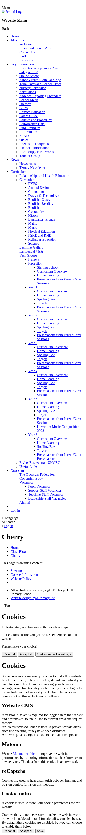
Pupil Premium (29, 128)
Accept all (26, 654)
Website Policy (21, 578)
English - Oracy (39, 199)
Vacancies (26, 482)
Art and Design (39, 187)
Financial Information (34, 148)
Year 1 (32, 287)
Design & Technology (43, 195)
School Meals (28, 100)
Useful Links (28, 466)
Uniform (25, 104)
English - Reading (40, 203)
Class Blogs (19, 551)
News (15, 160)
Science (33, 243)
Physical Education (41, 231)
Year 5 (32, 399)
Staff (22, 56)
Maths (32, 223)
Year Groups (28, 255)
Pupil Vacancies (39, 486)
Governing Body (31, 478)
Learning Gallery (31, 247)
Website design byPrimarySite (33, 598)
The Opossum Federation (37, 474)
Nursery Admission (32, 88)
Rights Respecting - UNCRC (39, 462)
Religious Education (42, 239)
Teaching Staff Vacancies (45, 494)
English (33, 207)
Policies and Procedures (35, 120)
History (33, 215)
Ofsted (24, 140)
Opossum (17, 470)
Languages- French (41, 219)
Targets (42, 303)
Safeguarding (28, 72)
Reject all (9, 654)
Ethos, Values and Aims (35, 48)
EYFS (32, 184)
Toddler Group (29, 156)
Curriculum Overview (52, 271)
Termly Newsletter (32, 168)
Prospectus (26, 60)
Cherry (15, 555)
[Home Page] (12, 12)
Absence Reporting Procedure (40, 96)
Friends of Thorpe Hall (35, 144)
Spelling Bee (46, 299)
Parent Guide (28, 116)
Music (32, 227)
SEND (24, 136)
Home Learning (48, 275)
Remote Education (32, 112)
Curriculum (18, 172)
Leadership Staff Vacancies (47, 498)
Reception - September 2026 (39, 68)
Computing (36, 191)
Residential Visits (31, 251)
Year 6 (32, 435)
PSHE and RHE (39, 235)
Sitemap (16, 570)
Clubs (23, 108)
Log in (15, 510)
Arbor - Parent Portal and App (40, 80)
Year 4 (32, 371)
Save (40, 831)
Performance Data (32, 124)
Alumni (24, 502)
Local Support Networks (36, 152)
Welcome (25, 44)
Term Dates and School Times (40, 84)
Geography (36, 211)
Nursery (33, 259)
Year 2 (32, 315)
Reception (35, 263)
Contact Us (27, 52)
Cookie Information (24, 574)
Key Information (22, 64)
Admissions (27, 92)
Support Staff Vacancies (45, 490)
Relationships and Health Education (44, 176)
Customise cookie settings (54, 654)
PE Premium (28, 132)
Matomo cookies (24, 754)
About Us (17, 40)
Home (15, 36)
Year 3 (32, 343)
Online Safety (29, 76)
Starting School (47, 267)
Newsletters (27, 164)
